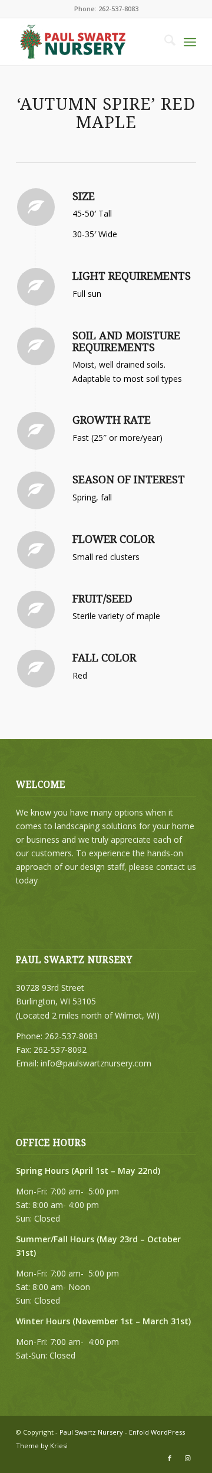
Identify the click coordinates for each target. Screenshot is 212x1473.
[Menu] (190, 42)
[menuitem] (164, 42)
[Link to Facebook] (169, 1458)
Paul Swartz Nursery (91, 1432)
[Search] (164, 42)
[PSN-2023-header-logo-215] (88, 42)
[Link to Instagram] (187, 1458)
